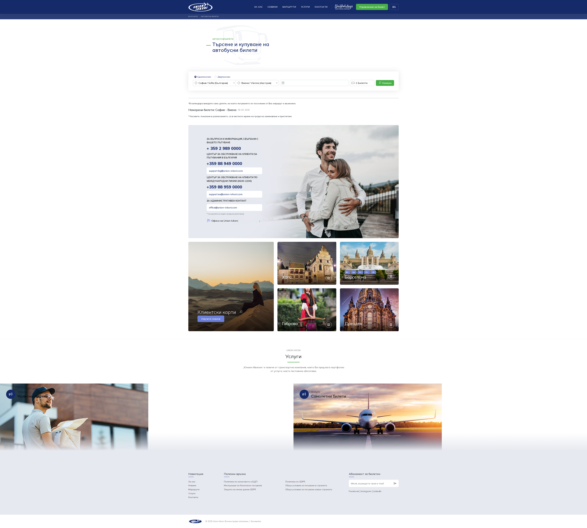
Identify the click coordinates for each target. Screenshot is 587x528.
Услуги (305, 7)
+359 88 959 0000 (224, 186)
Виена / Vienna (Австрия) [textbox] (256, 82)
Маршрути (289, 7)
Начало (194, 16)
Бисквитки (256, 521)
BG (394, 6)
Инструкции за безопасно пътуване (243, 485)
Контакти (321, 7)
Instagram (366, 491)
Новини (273, 7)
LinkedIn (377, 491)
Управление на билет (372, 6)
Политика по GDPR (295, 481)
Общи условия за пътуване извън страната (308, 489)
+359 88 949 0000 (224, 163)
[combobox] (214, 83)
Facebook (354, 491)
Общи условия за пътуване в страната (306, 485)
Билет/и (361, 82)
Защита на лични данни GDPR (240, 489)
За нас (258, 7)
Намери (386, 82)
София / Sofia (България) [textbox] (213, 82)
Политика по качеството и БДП (240, 481)
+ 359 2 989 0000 (224, 148)
